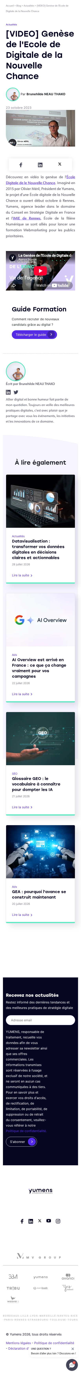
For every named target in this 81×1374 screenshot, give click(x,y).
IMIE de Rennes (26, 218)
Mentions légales (18, 1343)
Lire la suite (20, 575)
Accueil (10, 5)
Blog (18, 5)
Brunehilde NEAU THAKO (37, 384)
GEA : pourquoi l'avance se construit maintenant (39, 894)
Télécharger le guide (31, 335)
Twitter (16, 392)
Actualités (29, 5)
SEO (14, 773)
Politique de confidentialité (54, 1343)
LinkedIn (8, 392)
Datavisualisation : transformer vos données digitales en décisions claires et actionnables (38, 549)
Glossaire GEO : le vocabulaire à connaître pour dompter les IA (36, 784)
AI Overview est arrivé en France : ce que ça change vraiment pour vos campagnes (39, 668)
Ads (14, 654)
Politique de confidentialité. (26, 1131)
